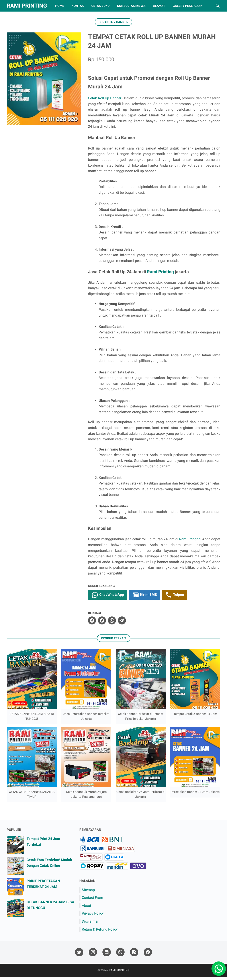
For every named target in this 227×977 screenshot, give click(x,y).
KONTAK (78, 6)
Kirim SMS (148, 594)
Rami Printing (160, 271)
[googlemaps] (134, 952)
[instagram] (93, 952)
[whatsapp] (112, 620)
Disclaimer (90, 921)
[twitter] (102, 620)
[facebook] (92, 620)
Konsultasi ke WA (131, 6)
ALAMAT (159, 6)
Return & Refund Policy (100, 929)
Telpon (178, 594)
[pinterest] (148, 952)
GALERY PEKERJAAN (188, 6)
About (86, 905)
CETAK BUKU (100, 6)
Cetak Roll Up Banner (105, 98)
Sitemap (88, 890)
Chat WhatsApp (111, 594)
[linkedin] (106, 952)
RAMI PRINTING (27, 5)
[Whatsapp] (217, 967)
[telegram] (122, 620)
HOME (59, 6)
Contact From (92, 897)
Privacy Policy (93, 913)
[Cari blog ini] (217, 5)
